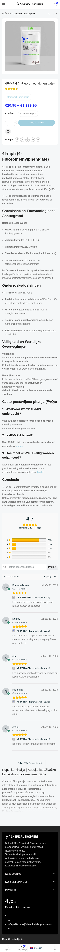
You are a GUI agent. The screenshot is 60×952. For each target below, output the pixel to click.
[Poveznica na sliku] (22, 836)
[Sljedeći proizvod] (56, 14)
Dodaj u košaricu (37, 122)
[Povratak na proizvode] (52, 14)
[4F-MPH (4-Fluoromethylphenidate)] (14, 597)
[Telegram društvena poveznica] (38, 139)
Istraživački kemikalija (18, 97)
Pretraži (52, 567)
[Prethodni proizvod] (49, 14)
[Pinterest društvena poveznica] (27, 139)
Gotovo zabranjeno (24, 13)
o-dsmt (19, 446)
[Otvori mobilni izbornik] (4, 4)
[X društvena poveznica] (22, 139)
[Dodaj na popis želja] (8, 131)
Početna (6, 13)
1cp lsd (40, 472)
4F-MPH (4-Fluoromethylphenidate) (33, 597)
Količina (9, 113)
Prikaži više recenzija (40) (30, 763)
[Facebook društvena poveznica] (17, 139)
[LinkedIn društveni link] (33, 139)
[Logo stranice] (30, 4)
